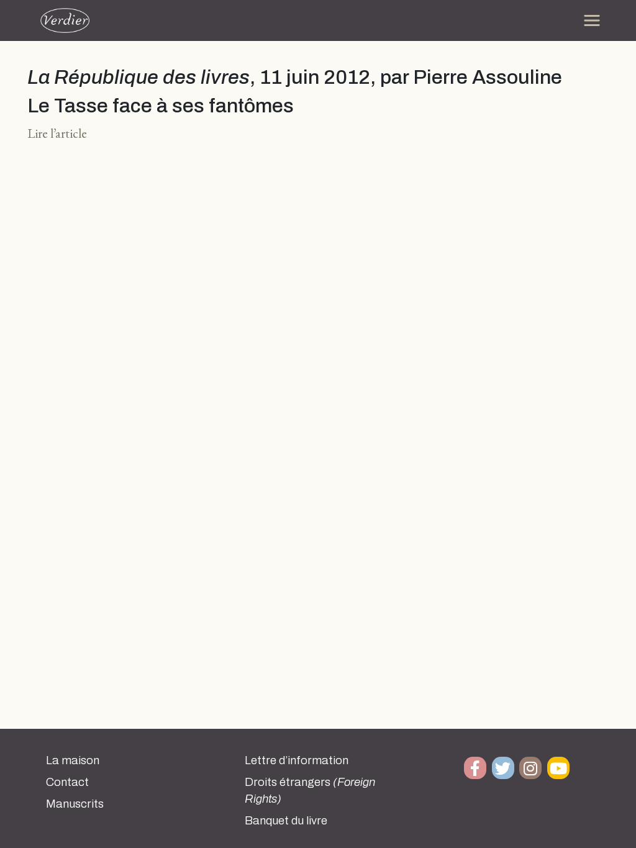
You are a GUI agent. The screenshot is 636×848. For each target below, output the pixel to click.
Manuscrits (75, 804)
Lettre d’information (296, 760)
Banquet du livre (286, 820)
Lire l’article (57, 133)
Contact (67, 782)
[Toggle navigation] (592, 20)
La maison (72, 760)
